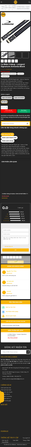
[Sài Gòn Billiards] (15, 2)
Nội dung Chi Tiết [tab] (7, 134)
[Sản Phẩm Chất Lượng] (3, 311)
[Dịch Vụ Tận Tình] (3, 307)
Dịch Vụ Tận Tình (10, 307)
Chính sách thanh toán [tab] (9, 137)
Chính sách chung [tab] (7, 141)
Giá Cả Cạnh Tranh (11, 315)
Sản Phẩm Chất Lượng (12, 311)
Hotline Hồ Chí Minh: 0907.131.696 (10, 325)
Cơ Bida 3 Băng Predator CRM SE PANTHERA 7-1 (15, 193)
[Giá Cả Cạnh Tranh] (3, 316)
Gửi (15, 249)
